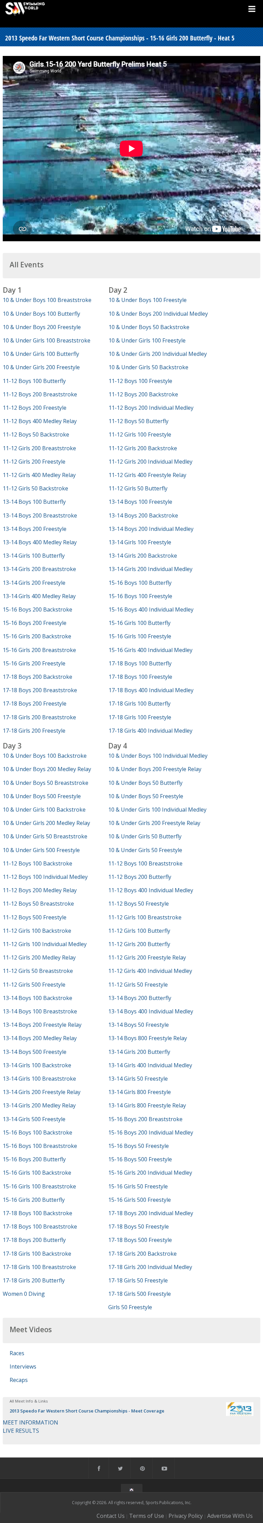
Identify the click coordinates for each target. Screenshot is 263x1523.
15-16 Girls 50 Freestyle (138, 1186)
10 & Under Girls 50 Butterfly (144, 836)
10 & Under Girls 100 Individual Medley (157, 809)
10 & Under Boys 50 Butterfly (145, 783)
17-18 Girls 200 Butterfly (34, 1280)
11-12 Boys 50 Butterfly (138, 421)
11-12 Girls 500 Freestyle (34, 984)
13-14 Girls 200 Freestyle (34, 582)
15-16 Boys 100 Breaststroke (40, 1146)
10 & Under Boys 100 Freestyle (148, 300)
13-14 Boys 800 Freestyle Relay (147, 1038)
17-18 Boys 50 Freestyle (138, 1226)
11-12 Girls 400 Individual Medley (150, 971)
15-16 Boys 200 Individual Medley (150, 1132)
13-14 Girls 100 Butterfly (34, 555)
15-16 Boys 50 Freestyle (138, 1146)
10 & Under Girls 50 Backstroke (148, 367)
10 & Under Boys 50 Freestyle (145, 796)
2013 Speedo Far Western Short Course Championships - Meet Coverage (87, 1411)
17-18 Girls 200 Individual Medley (150, 1267)
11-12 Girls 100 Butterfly (139, 930)
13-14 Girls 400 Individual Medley (150, 1065)
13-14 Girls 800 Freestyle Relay (147, 1105)
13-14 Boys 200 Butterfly (139, 998)
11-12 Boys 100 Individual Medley (45, 877)
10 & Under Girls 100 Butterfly (41, 354)
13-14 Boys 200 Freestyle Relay (42, 1024)
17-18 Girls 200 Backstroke (142, 1253)
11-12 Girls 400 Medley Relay (39, 475)
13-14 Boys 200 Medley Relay (40, 1038)
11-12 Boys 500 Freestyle (34, 917)
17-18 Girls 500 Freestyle (139, 1294)
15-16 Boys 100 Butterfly (140, 582)
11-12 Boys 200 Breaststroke (40, 394)
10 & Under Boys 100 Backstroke (45, 755)
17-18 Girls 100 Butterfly (140, 703)
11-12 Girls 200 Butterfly (139, 944)
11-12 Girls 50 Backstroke (35, 488)
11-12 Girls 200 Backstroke (143, 448)
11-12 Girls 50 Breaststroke (38, 971)
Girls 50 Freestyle (130, 1307)
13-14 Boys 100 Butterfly (34, 501)
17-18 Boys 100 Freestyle (140, 677)
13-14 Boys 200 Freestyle (34, 529)
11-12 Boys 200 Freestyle (34, 407)
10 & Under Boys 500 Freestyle (42, 796)
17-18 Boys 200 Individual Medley (150, 1213)
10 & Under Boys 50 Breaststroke (45, 783)
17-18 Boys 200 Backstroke (37, 677)
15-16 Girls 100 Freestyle (140, 636)
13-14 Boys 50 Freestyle (138, 1024)
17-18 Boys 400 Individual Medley (151, 690)
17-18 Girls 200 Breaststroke (39, 717)
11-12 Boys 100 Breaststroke (145, 863)
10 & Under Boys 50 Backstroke (149, 327)
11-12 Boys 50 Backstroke (36, 434)
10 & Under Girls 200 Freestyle (41, 367)
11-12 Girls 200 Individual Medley (150, 461)
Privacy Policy (185, 1516)
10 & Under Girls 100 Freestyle (147, 340)
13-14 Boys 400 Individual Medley (150, 1011)
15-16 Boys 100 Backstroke (37, 1132)
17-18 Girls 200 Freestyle (34, 730)
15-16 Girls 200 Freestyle (34, 663)
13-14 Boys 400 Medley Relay (40, 542)
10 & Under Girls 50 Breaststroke (45, 836)
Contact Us (111, 1516)
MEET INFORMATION (30, 1422)
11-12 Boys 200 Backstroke (143, 394)
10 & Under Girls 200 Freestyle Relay (154, 823)
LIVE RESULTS (21, 1430)
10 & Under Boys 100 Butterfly (41, 313)
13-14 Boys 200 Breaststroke (40, 515)
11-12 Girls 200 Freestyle (34, 461)
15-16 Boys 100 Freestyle (140, 596)
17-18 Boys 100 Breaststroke (40, 1226)
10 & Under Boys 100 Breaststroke (47, 300)
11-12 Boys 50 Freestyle (138, 903)
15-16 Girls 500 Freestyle (139, 1200)
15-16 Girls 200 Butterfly (34, 1200)
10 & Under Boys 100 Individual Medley (158, 755)
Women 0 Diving (24, 1294)
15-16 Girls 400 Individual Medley (150, 650)
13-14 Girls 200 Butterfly (139, 1052)
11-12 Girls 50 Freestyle (138, 984)
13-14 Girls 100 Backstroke (37, 1065)
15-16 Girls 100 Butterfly (140, 623)
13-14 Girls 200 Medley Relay (39, 1105)
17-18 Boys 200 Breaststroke (40, 690)
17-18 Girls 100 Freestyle (140, 717)
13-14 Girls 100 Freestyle (140, 542)
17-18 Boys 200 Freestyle (34, 703)
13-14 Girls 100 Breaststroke (39, 1078)
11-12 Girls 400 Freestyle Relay (147, 475)
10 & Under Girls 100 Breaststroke (46, 340)
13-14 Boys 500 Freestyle (34, 1052)
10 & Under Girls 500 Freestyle (41, 850)
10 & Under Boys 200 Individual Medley (158, 313)
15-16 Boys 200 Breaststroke (145, 1119)
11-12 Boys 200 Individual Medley (151, 407)
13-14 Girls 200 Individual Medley (150, 569)
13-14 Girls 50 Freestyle (138, 1078)
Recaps (19, 1380)
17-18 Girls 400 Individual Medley (150, 730)
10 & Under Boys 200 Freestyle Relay (154, 769)
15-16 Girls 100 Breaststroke (39, 1186)
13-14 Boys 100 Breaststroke (40, 1011)
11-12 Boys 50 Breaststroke (38, 903)
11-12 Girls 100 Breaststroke (144, 917)
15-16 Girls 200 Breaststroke (39, 650)
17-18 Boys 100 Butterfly (140, 663)
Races (17, 1353)
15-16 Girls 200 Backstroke (37, 636)
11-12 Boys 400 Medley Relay (40, 421)
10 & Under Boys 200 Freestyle (42, 327)
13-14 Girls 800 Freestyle (139, 1092)
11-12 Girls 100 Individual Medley (45, 944)
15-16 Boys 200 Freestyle (34, 623)
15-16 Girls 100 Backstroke (37, 1172)
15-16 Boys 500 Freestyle (140, 1159)
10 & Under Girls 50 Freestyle (145, 850)
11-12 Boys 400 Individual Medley (150, 890)
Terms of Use (146, 1516)
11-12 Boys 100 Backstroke (37, 863)
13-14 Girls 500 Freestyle (34, 1119)
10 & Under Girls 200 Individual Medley (158, 354)
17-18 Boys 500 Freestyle (140, 1240)
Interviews (23, 1366)
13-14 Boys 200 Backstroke (143, 515)
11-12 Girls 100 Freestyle (140, 434)
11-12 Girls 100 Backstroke (37, 930)
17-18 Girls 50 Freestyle (138, 1280)
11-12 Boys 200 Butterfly (139, 877)
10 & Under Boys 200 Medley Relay (47, 769)
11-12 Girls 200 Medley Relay (39, 957)
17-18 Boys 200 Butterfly (34, 1240)
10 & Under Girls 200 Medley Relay (46, 823)
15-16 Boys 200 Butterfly (34, 1159)
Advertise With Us (230, 1516)
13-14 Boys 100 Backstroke (37, 998)
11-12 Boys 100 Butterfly (34, 381)
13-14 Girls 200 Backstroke (143, 555)
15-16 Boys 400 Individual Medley (151, 609)
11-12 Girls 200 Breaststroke (39, 448)
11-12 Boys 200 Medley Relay (40, 890)
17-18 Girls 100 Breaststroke (39, 1267)
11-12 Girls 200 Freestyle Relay (147, 957)
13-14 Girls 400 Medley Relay (39, 596)
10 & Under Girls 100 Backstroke (44, 809)
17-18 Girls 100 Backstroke (37, 1253)
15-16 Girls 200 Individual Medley (150, 1172)
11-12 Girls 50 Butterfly (138, 488)
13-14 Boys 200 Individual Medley (151, 529)
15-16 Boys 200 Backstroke (37, 609)
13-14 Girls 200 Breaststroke (39, 569)
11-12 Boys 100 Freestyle (140, 381)
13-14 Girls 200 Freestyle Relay (41, 1092)
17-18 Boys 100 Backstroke (37, 1213)
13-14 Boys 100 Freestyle (140, 501)
